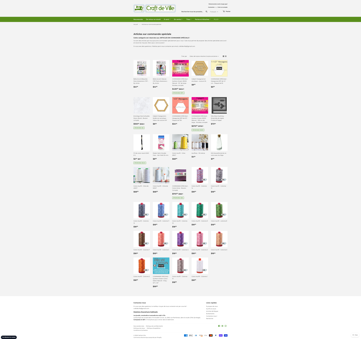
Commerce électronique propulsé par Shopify (147, 337)
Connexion (211, 7)
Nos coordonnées (138, 326)
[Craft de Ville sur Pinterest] (222, 326)
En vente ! (178, 19)
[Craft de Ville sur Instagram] (226, 326)
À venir (167, 19)
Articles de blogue (212, 311)
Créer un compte (223, 7)
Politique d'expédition (154, 328)
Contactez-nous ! (211, 316)
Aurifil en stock (211, 309)
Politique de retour (139, 328)
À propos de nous (212, 306)
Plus (216, 19)
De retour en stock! (153, 19)
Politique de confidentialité (154, 326)
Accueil (135, 24)
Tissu (188, 19)
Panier (227, 11)
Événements (210, 313)
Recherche (209, 318)
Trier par (184, 56)
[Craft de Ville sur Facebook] (219, 326)
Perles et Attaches (202, 19)
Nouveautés (138, 19)
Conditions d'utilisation (140, 330)
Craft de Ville (142, 335)
